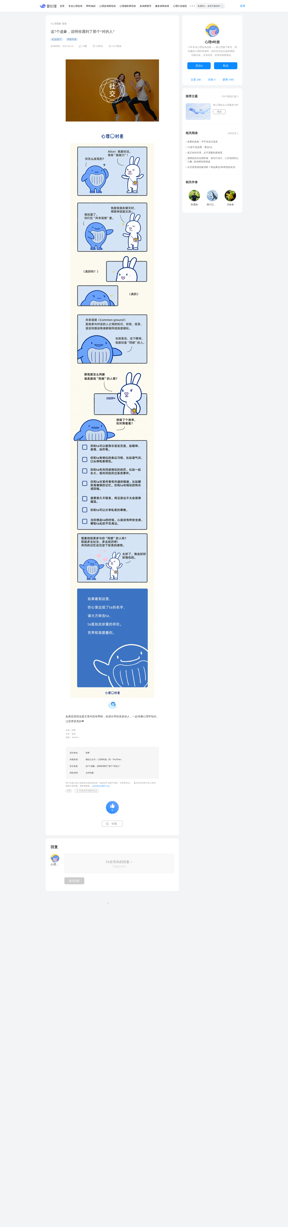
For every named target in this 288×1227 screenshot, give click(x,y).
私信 (225, 65)
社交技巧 (57, 39)
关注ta (199, 65)
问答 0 (211, 80)
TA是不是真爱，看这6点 (199, 147)
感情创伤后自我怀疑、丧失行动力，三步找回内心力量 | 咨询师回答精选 (213, 160)
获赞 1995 (228, 80)
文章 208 (196, 80)
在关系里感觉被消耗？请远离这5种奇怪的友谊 (211, 167)
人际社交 (231, 133)
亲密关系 (71, 39)
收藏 (114, 823)
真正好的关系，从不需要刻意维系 (204, 152)
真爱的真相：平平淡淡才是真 (202, 141)
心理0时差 (212, 42)
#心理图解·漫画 (59, 23)
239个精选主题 (228, 96)
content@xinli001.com (101, 786)
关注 (219, 112)
